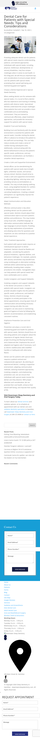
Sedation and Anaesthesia (13, 605)
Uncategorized (9, 33)
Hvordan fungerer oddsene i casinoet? (17, 446)
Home (6, 582)
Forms (6, 590)
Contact (6, 595)
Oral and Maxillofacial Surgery (15, 613)
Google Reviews (9, 600)
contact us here (29, 414)
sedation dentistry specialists (14, 409)
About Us (7, 585)
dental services (23, 402)
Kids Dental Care (10, 608)
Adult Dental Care (10, 610)
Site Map (7, 598)
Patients (7, 587)
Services (7, 603)
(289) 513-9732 (12, 636)
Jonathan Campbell (13, 30)
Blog (5, 592)
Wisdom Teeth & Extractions (14, 615)
